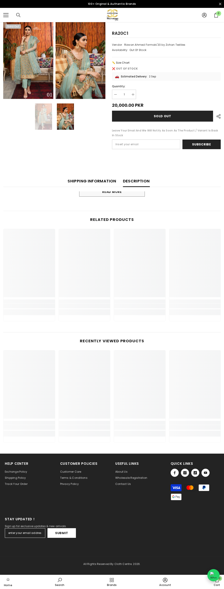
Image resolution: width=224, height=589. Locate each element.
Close (220, 4)
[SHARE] (217, 116)
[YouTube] (205, 473)
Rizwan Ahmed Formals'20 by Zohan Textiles (155, 45)
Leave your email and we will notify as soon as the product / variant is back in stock (165, 133)
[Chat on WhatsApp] (213, 575)
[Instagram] (185, 473)
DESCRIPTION (136, 181)
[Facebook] (175, 473)
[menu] (6, 15)
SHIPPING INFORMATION (92, 181)
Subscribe (201, 144)
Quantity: (118, 86)
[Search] (18, 15)
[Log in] (204, 15)
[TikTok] (195, 473)
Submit (61, 533)
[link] (29, 306)
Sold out (162, 116)
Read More (112, 192)
